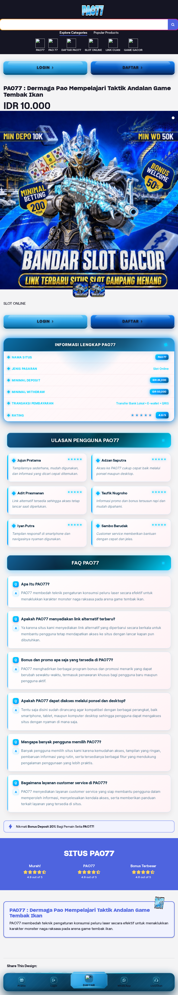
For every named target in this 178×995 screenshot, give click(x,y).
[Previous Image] (3, 201)
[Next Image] (174, 201)
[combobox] (84, 24)
